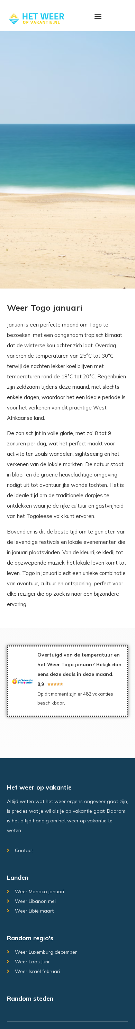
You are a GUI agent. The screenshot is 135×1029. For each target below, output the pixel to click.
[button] (98, 16)
